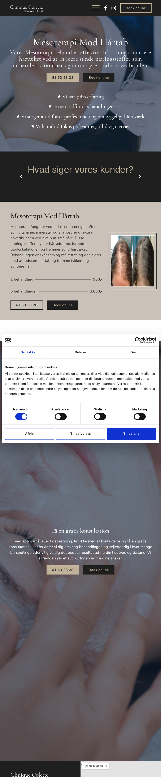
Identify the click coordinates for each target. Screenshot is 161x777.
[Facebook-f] (105, 7)
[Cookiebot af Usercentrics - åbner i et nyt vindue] (137, 340)
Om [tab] (133, 352)
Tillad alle (131, 434)
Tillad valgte (80, 434)
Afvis (29, 434)
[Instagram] (113, 7)
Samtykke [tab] (28, 352)
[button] (96, 8)
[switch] (61, 416)
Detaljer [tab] (80, 352)
